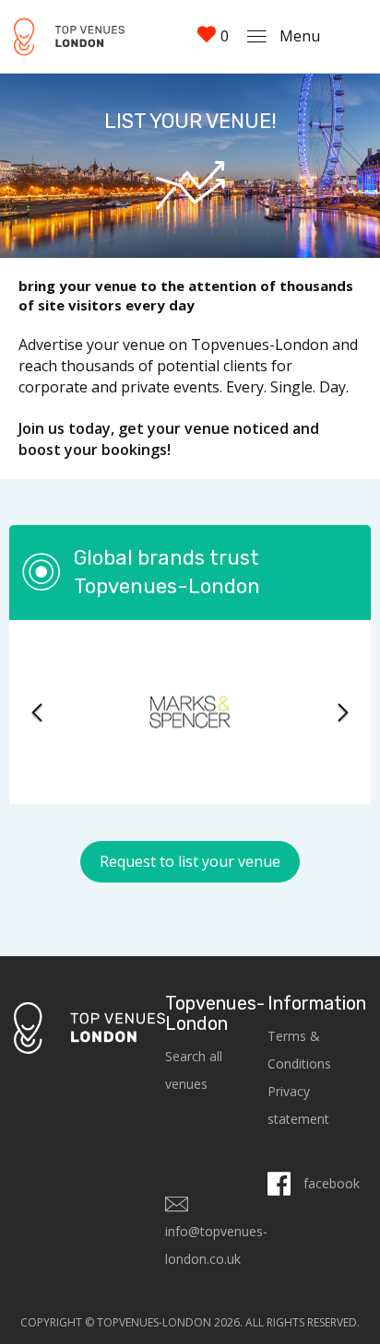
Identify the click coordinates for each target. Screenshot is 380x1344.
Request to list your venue (190, 861)
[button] (36, 712)
